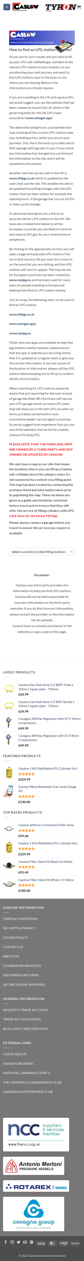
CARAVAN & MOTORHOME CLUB (28, 1092)
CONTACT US (13, 947)
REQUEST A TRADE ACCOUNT (25, 1010)
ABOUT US (11, 956)
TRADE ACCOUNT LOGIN (22, 1019)
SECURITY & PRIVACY (19, 928)
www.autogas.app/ (39, 118)
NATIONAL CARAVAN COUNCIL (27, 1073)
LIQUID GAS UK (15, 1054)
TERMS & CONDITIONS (20, 919)
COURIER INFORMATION (22, 966)
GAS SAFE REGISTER (18, 1063)
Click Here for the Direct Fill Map (33, 516)
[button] (6, 7)
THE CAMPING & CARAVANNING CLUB (32, 1082)
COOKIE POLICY (15, 937)
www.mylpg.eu (20, 280)
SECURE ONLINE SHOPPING (24, 984)
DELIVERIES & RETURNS (20, 975)
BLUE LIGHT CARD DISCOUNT (25, 1029)
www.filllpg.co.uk (21, 178)
